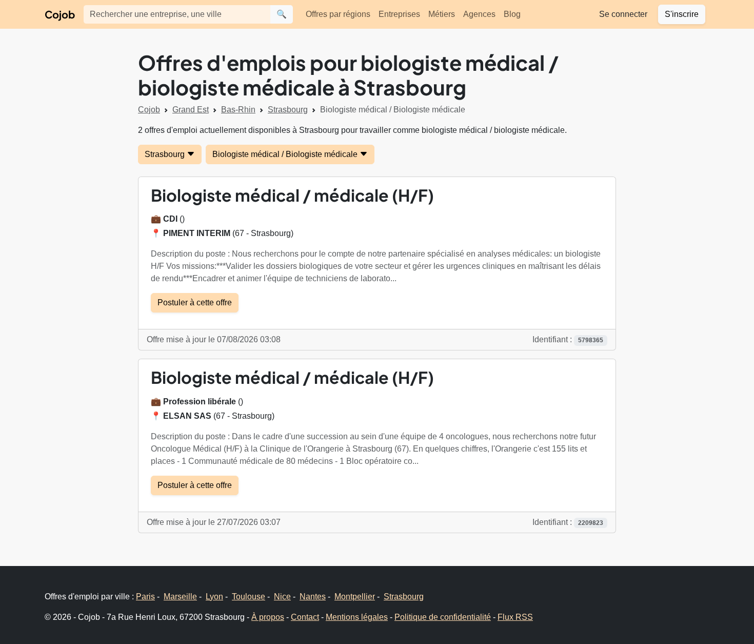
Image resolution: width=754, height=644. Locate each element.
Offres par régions (338, 14)
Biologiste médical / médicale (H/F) (292, 195)
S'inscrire (682, 14)
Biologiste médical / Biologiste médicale (286, 154)
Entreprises (399, 14)
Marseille (180, 596)
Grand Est (190, 109)
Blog (512, 14)
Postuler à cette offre (194, 302)
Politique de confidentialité (442, 617)
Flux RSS (515, 617)
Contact (305, 617)
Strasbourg (288, 109)
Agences (479, 14)
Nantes (313, 596)
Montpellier (354, 596)
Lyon (214, 596)
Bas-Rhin (238, 109)
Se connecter (623, 14)
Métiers (441, 14)
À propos (267, 617)
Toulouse (248, 596)
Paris (145, 596)
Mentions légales (357, 617)
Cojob (60, 14)
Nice (282, 596)
